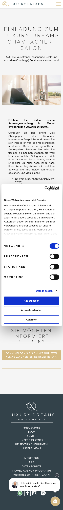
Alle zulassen (31, 300)
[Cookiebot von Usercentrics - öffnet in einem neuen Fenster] (45, 188)
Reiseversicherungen (31, 444)
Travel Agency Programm (31, 470)
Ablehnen (31, 319)
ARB (31, 462)
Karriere (31, 436)
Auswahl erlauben (31, 310)
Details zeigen (44, 290)
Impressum (31, 458)
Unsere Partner (31, 440)
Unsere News (31, 448)
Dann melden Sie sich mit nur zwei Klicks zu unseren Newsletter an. (31, 355)
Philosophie (31, 427)
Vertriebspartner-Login (31, 474)
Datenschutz (31, 466)
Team (31, 432)
